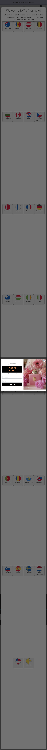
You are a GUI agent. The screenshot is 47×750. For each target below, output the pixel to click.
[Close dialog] (44, 361)
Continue (12, 384)
